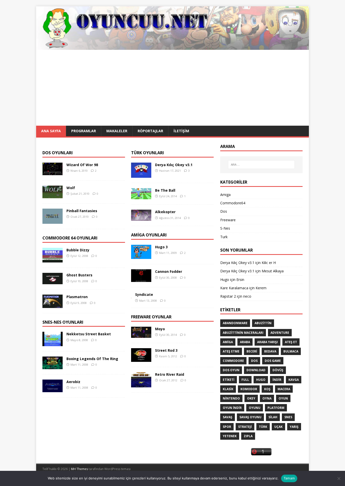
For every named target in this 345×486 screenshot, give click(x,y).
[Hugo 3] (141, 256)
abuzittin (263, 323)
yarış (294, 427)
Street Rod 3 (166, 350)
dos (254, 361)
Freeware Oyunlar (151, 317)
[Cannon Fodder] (141, 279)
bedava (270, 351)
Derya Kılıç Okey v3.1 (173, 164)
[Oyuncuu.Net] (172, 47)
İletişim (181, 130)
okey (251, 398)
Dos (223, 211)
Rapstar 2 (228, 296)
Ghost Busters (79, 275)
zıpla (248, 436)
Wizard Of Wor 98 (82, 164)
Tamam (289, 478)
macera (284, 389)
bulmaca (290, 351)
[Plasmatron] (52, 304)
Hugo (224, 279)
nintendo (231, 398)
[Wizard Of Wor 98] (52, 172)
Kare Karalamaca (234, 287)
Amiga (225, 194)
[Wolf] (52, 195)
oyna (267, 398)
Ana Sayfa (51, 130)
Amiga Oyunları (149, 235)
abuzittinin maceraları (243, 332)
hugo (260, 380)
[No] (338, 478)
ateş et (291, 342)
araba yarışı (267, 342)
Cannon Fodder (168, 271)
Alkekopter (165, 211)
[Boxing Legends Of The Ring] (52, 366)
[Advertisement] (172, 87)
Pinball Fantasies (81, 210)
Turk (224, 236)
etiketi (228, 380)
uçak (278, 427)
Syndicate (144, 294)
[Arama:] (261, 164)
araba (245, 342)
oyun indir (232, 408)
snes (288, 417)
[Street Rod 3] (141, 359)
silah (272, 417)
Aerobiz (73, 381)
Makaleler (116, 130)
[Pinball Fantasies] (52, 220)
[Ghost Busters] (52, 281)
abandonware (235, 323)
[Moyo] (141, 335)
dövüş (278, 370)
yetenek (230, 436)
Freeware (228, 219)
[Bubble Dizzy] (52, 259)
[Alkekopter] (141, 217)
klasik (228, 389)
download (256, 370)
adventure (279, 332)
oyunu (254, 408)
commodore (233, 361)
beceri (252, 351)
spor (227, 427)
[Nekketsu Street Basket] (52, 343)
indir (277, 380)
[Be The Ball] (141, 196)
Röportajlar (150, 130)
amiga (228, 342)
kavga (293, 380)
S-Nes (225, 228)
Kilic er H (269, 262)
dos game (273, 361)
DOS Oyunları (57, 153)
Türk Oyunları (147, 153)
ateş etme (231, 351)
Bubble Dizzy (77, 250)
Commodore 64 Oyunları (69, 238)
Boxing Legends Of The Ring (92, 358)
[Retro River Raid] (141, 384)
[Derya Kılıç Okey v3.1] (141, 174)
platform (275, 408)
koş (267, 389)
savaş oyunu (250, 417)
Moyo (160, 328)
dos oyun (231, 370)
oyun (283, 398)
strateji (245, 427)
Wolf (70, 187)
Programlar (83, 130)
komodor (248, 389)
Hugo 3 (161, 247)
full (245, 380)
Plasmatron (77, 296)
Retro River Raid (169, 374)
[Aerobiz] (52, 389)
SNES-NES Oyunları (62, 322)
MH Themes (79, 469)
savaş (227, 417)
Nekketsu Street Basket (88, 334)
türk (263, 427)
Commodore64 (232, 203)
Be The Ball (165, 190)
